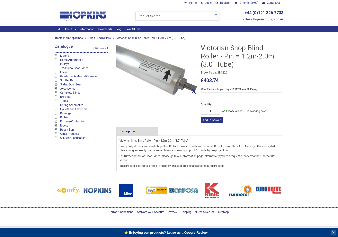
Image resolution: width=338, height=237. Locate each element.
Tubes (64, 100)
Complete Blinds (70, 92)
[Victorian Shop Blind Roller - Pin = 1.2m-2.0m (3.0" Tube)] (157, 70)
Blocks (64, 125)
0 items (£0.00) (248, 2)
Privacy (172, 212)
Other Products (69, 133)
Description (127, 131)
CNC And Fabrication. (73, 137)
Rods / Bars (67, 129)
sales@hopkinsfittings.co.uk (263, 19)
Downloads (105, 29)
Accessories (67, 88)
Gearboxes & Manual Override (78, 76)
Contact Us (273, 2)
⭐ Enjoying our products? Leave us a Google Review (166, 232)
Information (87, 29)
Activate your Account (150, 212)
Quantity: (206, 104)
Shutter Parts (68, 80)
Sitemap (223, 212)
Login (208, 2)
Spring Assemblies (71, 105)
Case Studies (133, 29)
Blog (118, 29)
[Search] (216, 16)
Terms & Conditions (121, 212)
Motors (64, 55)
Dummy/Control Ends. (73, 121)
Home (193, 2)
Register (225, 2)
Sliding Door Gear (70, 84)
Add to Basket (212, 120)
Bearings (65, 113)
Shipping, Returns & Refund (198, 212)
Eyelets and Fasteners (73, 109)
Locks (63, 72)
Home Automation (71, 59)
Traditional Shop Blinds (74, 68)
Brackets (65, 96)
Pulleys (64, 64)
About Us (70, 29)
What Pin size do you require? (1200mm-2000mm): (229, 89)
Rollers (64, 117)
